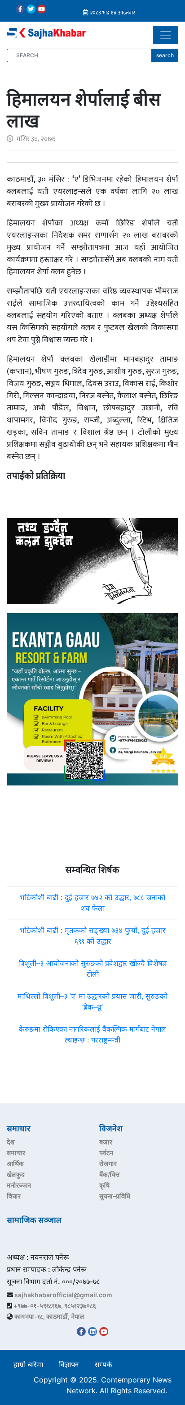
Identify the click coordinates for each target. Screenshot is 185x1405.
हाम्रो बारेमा (28, 1364)
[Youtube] (41, 9)
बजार (105, 1142)
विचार (14, 1196)
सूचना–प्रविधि (114, 1196)
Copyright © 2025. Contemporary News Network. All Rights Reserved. (103, 1385)
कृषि (104, 1185)
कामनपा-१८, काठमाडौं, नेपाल (49, 1316)
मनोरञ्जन (19, 1185)
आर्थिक (15, 1163)
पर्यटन (106, 1153)
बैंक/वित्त (109, 1174)
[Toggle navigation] (165, 35)
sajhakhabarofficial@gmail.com (63, 1295)
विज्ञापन (69, 1364)
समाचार (16, 1153)
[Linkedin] (92, 1331)
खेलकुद (16, 1174)
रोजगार (108, 1163)
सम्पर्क (103, 1364)
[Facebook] (20, 9)
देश (11, 1142)
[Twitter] (30, 9)
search (165, 55)
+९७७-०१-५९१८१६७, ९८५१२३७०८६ (54, 1305)
